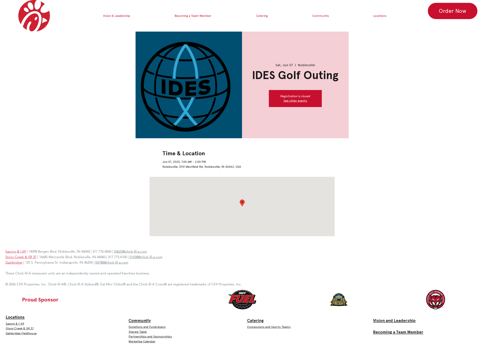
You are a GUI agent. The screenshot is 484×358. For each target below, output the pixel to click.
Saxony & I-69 (15, 323)
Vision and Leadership (394, 320)
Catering (255, 320)
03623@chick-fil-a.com (130, 251)
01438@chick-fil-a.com (146, 257)
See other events (295, 101)
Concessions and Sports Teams (269, 327)
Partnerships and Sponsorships (150, 336)
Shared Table (138, 332)
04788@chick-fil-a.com (111, 262)
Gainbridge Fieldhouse (21, 333)
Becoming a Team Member (398, 332)
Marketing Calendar (142, 341)
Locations (15, 317)
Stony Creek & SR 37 (20, 328)
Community (140, 320)
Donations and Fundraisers (147, 327)
